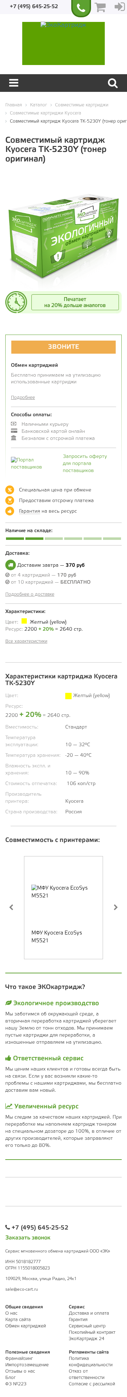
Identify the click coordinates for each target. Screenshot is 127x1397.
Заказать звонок (27, 1237)
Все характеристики (26, 641)
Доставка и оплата (89, 1313)
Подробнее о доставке (29, 594)
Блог (10, 1378)
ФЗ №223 (15, 1384)
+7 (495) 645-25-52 (34, 6)
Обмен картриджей (25, 1326)
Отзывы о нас (20, 1371)
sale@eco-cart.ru (21, 1289)
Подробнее (23, 398)
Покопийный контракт (92, 1332)
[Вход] (120, 7)
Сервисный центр (87, 1326)
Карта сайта (18, 1320)
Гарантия (29, 511)
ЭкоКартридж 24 (86, 1339)
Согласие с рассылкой (92, 1384)
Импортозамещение (27, 1365)
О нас (11, 1313)
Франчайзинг (19, 1359)
